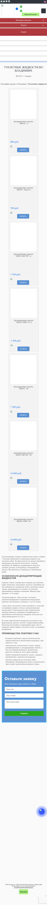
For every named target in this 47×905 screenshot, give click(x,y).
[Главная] (7, 10)
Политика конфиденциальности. (23, 887)
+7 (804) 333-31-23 (30, 8)
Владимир (22, 84)
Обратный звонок (30, 14)
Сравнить (34, 92)
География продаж (8, 84)
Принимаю (23, 892)
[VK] (7, 2)
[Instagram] (4, 2)
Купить (23, 150)
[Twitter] (9, 2)
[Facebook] (2, 2)
